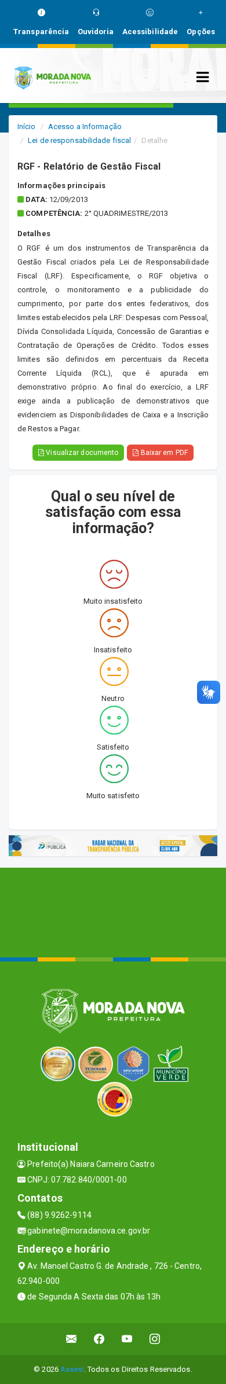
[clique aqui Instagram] (155, 1339)
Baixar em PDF (162, 453)
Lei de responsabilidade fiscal (79, 140)
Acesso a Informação (85, 126)
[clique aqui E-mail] (71, 1339)
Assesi (72, 1369)
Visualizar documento (81, 453)
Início (26, 126)
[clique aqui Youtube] (127, 1339)
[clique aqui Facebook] (99, 1339)
